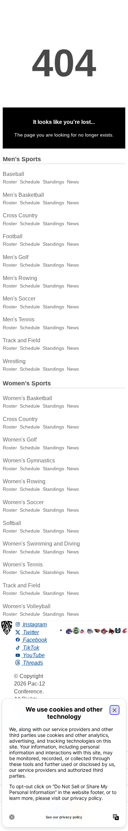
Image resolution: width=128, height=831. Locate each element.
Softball (12, 523)
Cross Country (20, 215)
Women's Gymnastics (29, 460)
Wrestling (14, 361)
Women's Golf (20, 440)
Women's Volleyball (27, 606)
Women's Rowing (24, 481)
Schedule (30, 181)
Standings (53, 181)
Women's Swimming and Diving (41, 544)
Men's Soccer (19, 299)
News (73, 181)
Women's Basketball (27, 398)
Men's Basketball (23, 195)
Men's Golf (15, 257)
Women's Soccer (23, 502)
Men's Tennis (18, 319)
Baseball (13, 174)
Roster (10, 181)
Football (13, 236)
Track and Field (21, 340)
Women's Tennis (23, 564)
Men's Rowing (20, 278)
